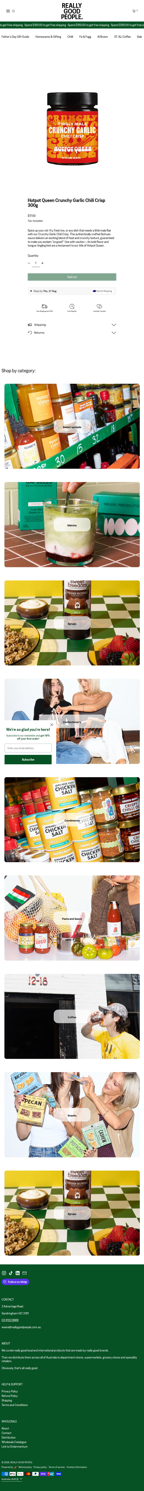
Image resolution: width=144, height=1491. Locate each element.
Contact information (77, 1467)
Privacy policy (40, 1467)
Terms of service (57, 1467)
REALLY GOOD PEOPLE (21, 1462)
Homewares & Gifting (48, 36)
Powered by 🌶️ (9, 1467)
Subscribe (28, 759)
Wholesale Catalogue (14, 1442)
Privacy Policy (10, 1391)
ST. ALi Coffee (122, 36)
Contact (6, 1433)
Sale (139, 36)
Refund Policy (10, 1395)
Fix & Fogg (85, 36)
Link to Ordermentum (15, 1446)
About (5, 1428)
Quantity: (33, 255)
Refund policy (25, 1467)
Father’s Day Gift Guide (15, 36)
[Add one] (42, 263)
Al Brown (102, 36)
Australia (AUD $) (10, 1479)
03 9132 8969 (10, 1320)
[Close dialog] (52, 725)
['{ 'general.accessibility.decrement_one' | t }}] (29, 263)
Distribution (9, 1437)
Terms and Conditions (15, 1405)
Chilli (70, 36)
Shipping (7, 1400)
